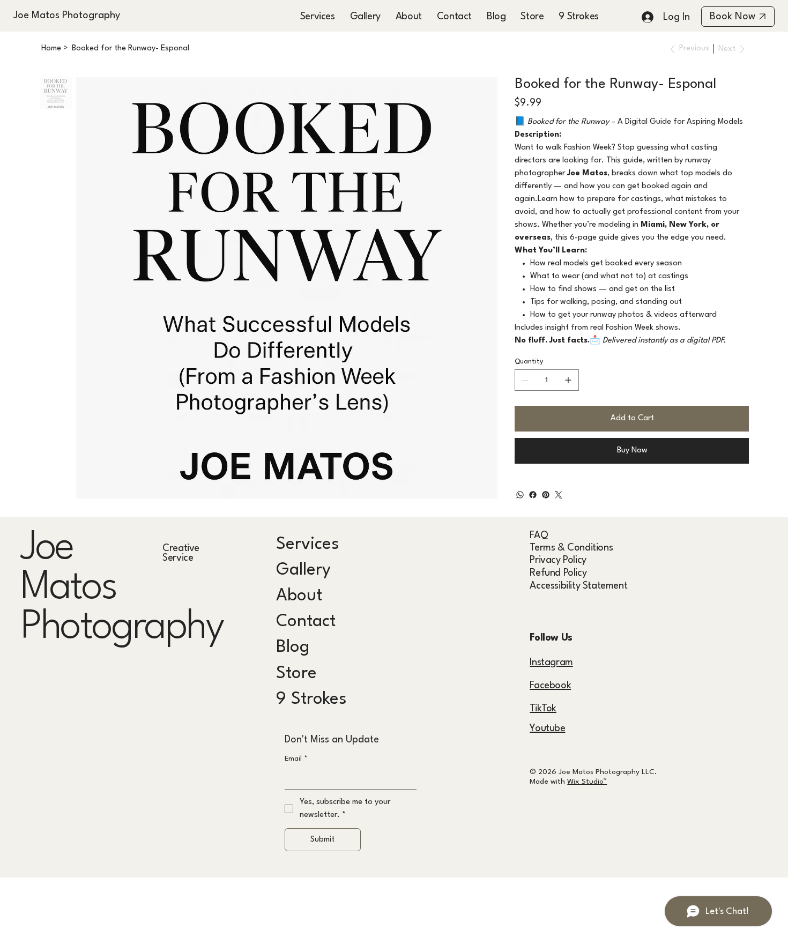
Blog (292, 647)
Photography (121, 628)
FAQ (539, 535)
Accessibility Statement (578, 586)
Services (307, 544)
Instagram (551, 662)
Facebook (550, 685)
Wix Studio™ (587, 781)
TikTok (543, 708)
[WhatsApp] (520, 494)
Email (296, 758)
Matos (68, 588)
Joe (46, 548)
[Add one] (568, 380)
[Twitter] (558, 494)
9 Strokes (311, 699)
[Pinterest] (545, 494)
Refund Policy (558, 573)
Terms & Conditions (571, 548)
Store (296, 673)
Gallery (303, 570)
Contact (306, 621)
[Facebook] (532, 494)
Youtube (547, 728)
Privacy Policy (558, 560)
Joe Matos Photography (68, 15)
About (299, 596)
